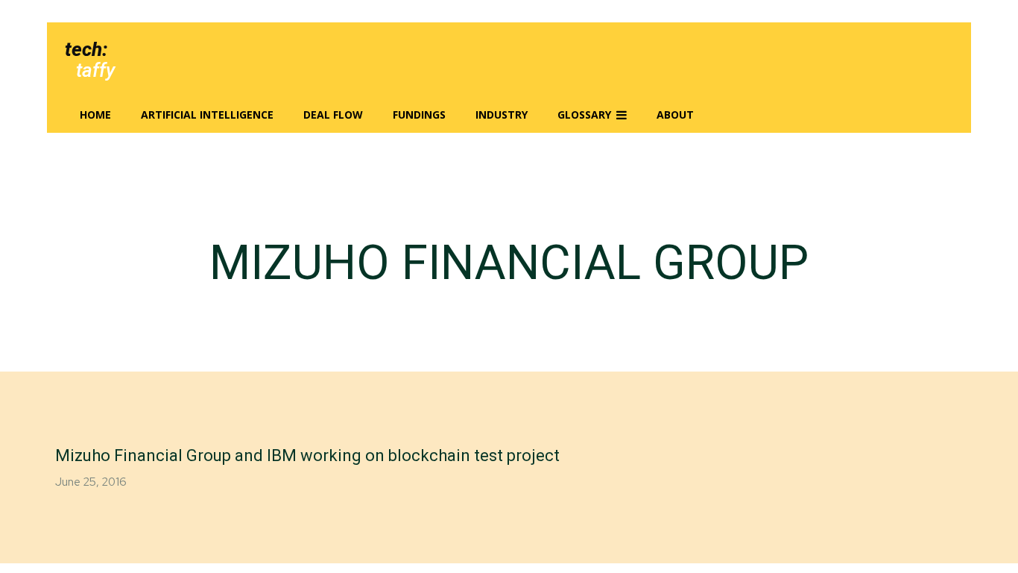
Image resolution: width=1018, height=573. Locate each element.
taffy (95, 70)
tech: (86, 49)
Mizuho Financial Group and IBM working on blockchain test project (307, 455)
